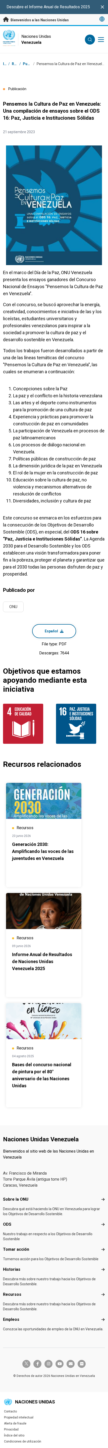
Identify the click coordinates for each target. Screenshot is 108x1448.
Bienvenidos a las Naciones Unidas (39, 20)
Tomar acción (16, 1249)
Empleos (11, 1319)
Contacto (10, 1411)
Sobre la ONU (15, 1199)
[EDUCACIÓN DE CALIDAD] (27, 724)
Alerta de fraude (15, 1423)
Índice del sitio (14, 1435)
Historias (11, 1269)
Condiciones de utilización (22, 1441)
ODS (7, 1224)
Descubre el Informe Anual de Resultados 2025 (48, 7)
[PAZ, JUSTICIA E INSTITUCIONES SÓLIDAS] (80, 724)
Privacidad (11, 1429)
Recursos (12, 1294)
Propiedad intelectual (18, 1417)
